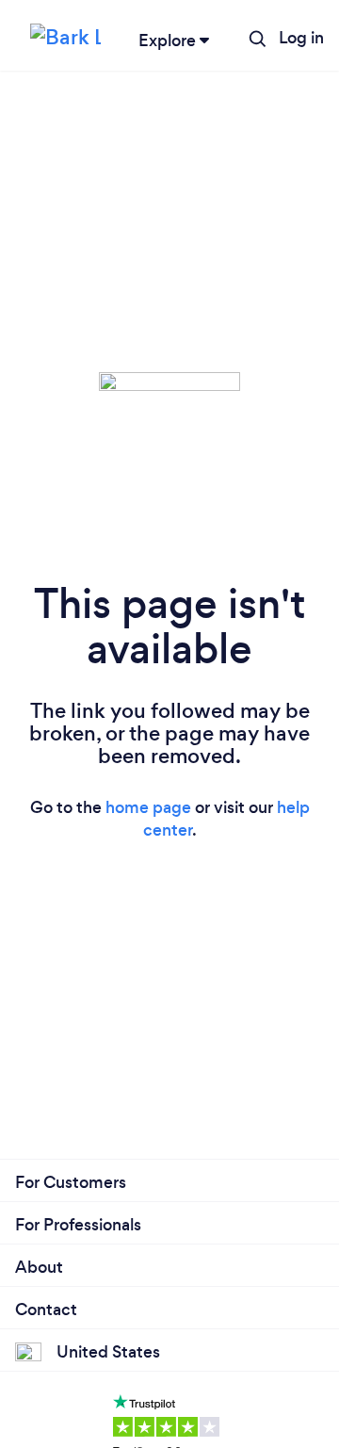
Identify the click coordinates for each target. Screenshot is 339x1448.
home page (148, 807)
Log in (301, 37)
